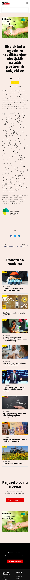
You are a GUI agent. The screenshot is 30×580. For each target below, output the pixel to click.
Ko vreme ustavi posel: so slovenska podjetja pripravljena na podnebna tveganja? (15, 339)
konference (19, 576)
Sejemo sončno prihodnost (12, 463)
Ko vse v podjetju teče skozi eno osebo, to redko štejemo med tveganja (14, 389)
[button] (11, 78)
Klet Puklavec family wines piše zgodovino (14, 314)
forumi (17, 578)
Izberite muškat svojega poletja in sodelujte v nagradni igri (15, 440)
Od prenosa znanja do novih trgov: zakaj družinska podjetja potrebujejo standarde (15, 415)
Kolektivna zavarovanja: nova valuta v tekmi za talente (13, 289)
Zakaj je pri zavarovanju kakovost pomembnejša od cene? (14, 364)
